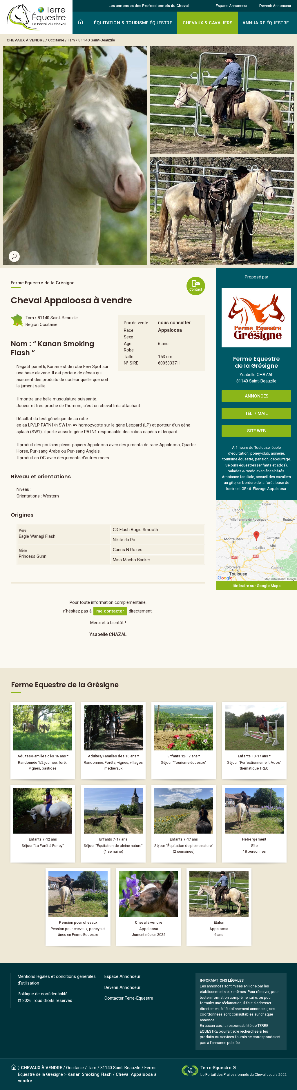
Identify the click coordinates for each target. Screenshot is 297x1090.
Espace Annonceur (231, 5)
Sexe (128, 337)
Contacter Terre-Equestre (128, 998)
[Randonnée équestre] (113, 740)
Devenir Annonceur (275, 5)
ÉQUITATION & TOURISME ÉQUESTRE (133, 22)
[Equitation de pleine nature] (183, 740)
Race (128, 330)
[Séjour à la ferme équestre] (113, 824)
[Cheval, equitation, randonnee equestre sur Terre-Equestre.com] (36, 17)
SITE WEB (256, 430)
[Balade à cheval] (42, 740)
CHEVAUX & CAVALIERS (208, 22)
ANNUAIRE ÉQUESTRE (265, 22)
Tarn (71, 40)
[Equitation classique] (254, 740)
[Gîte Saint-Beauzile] (254, 824)
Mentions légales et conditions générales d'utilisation (57, 980)
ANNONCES (256, 396)
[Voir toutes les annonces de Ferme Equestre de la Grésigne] (256, 317)
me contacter (110, 611)
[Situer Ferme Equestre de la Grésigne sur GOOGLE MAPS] (256, 540)
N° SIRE (131, 363)
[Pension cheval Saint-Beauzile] (78, 907)
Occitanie (56, 40)
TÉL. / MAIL (256, 413)
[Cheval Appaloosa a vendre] (148, 907)
